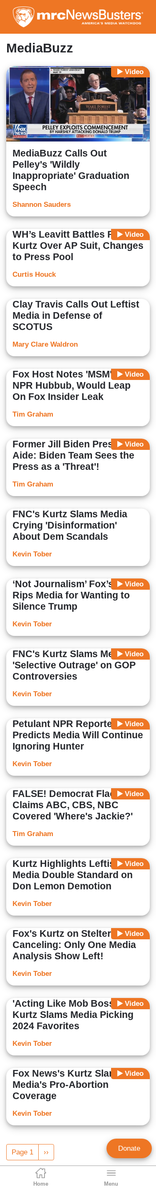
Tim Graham (32, 414)
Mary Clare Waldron (45, 344)
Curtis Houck (34, 274)
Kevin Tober (32, 554)
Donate (129, 1148)
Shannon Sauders (41, 205)
